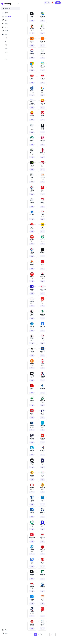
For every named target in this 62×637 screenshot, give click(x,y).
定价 (48, 2)
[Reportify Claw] (52, 2)
